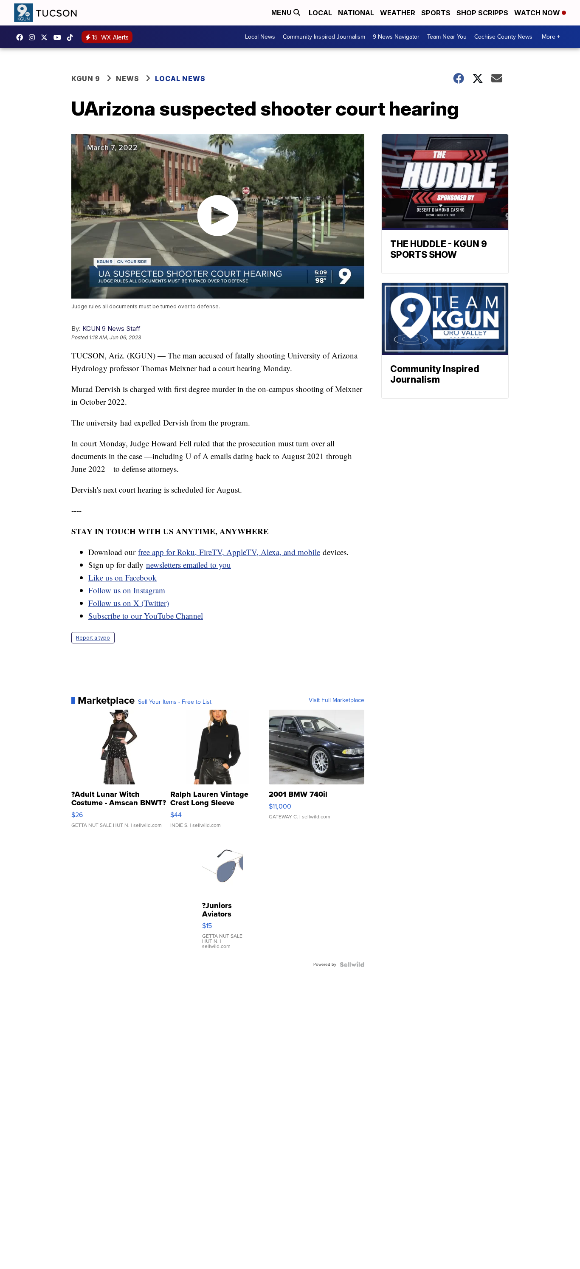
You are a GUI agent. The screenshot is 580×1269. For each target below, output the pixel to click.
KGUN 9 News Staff (111, 328)
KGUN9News (21, 37)
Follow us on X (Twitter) (128, 603)
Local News (260, 36)
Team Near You (447, 36)
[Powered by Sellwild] (352, 964)
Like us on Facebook (122, 577)
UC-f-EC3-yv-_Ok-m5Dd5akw (59, 37)
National (356, 12)
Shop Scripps (482, 12)
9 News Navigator (396, 36)
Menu (282, 12)
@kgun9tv (72, 37)
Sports (435, 12)
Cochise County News (503, 36)
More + (551, 36)
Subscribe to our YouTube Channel (145, 615)
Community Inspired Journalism (324, 36)
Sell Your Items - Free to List (174, 702)
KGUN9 (46, 37)
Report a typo (93, 637)
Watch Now (538, 12)
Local (320, 12)
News (127, 78)
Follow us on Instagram (126, 590)
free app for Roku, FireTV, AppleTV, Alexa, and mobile (229, 552)
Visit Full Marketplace (336, 700)
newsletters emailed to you (188, 564)
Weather (397, 12)
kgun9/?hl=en (34, 37)
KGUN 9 (85, 78)
